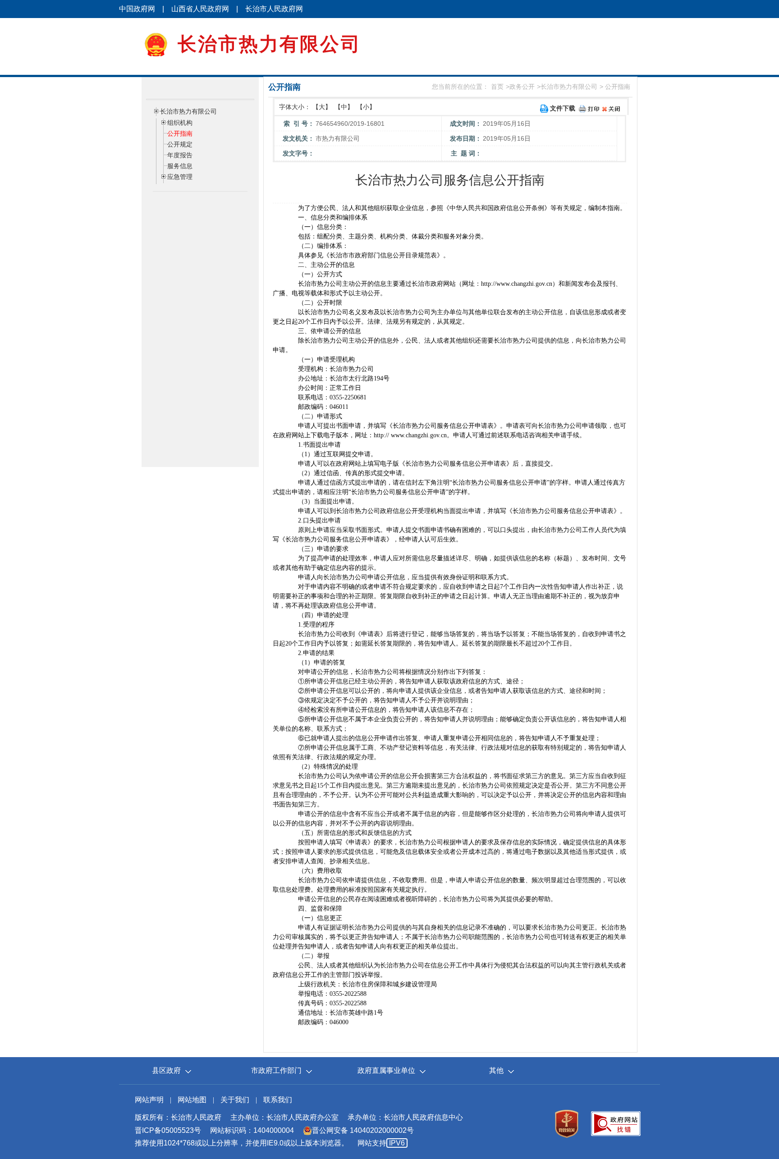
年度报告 (179, 155)
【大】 (321, 106)
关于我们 (234, 1100)
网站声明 (149, 1100)
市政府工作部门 (276, 1070)
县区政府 (166, 1070)
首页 (497, 86)
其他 (496, 1070)
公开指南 (179, 133)
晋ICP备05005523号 (168, 1130)
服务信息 (179, 165)
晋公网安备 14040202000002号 (363, 1130)
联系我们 (277, 1100)
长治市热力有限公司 (569, 86)
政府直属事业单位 (386, 1070)
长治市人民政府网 (274, 9)
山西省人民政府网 (200, 9)
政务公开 (522, 86)
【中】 (344, 106)
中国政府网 (137, 9)
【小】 (366, 106)
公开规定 (179, 144)
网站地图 (192, 1100)
